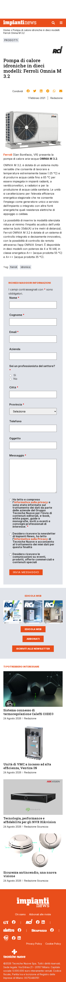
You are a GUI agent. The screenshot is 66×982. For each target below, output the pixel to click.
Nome (14, 297)
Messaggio (17, 455)
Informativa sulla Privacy (31, 539)
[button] (53, 23)
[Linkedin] (43, 922)
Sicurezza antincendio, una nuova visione (30, 874)
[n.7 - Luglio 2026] (12, 612)
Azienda (14, 349)
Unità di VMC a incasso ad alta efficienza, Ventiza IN (27, 766)
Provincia (16, 404)
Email (14, 332)
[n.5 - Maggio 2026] (53, 612)
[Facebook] (14, 922)
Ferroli (13, 267)
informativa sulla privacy (31, 502)
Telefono (15, 421)
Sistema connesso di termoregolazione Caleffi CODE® (28, 712)
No (15, 378)
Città (13, 387)
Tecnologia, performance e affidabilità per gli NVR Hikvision (29, 820)
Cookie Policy (53, 943)
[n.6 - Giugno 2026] (33, 612)
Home (6, 30)
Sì (14, 375)
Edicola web (33, 629)
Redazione (56, 98)
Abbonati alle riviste (40, 914)
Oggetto (15, 438)
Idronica (25, 267)
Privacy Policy (34, 943)
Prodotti (11, 40)
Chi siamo (20, 914)
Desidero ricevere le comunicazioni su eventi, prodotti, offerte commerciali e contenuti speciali (33, 558)
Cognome (16, 315)
